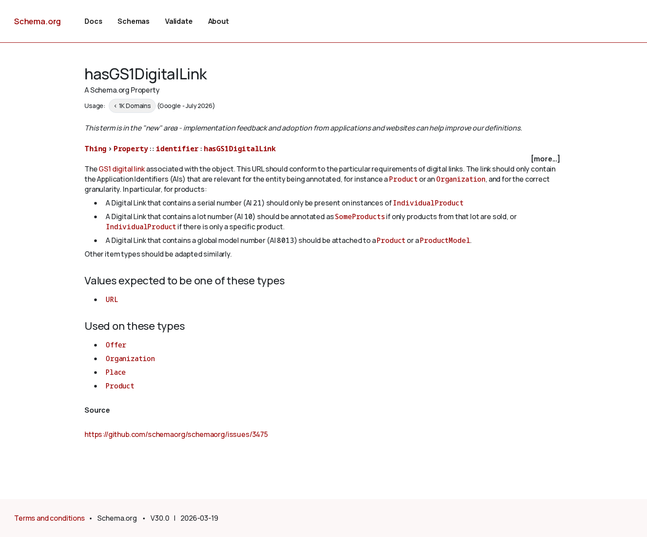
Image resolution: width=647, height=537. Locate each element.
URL (112, 299)
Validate (179, 21)
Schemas (134, 21)
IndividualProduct (428, 203)
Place (116, 372)
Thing (96, 148)
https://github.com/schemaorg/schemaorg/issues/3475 (176, 434)
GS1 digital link (121, 169)
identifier (177, 148)
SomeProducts (360, 216)
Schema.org (37, 21)
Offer (116, 345)
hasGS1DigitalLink (240, 148)
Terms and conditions (49, 518)
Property (131, 148)
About (218, 21)
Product (403, 179)
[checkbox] (323, 159)
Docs (93, 21)
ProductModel (445, 240)
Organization (460, 179)
